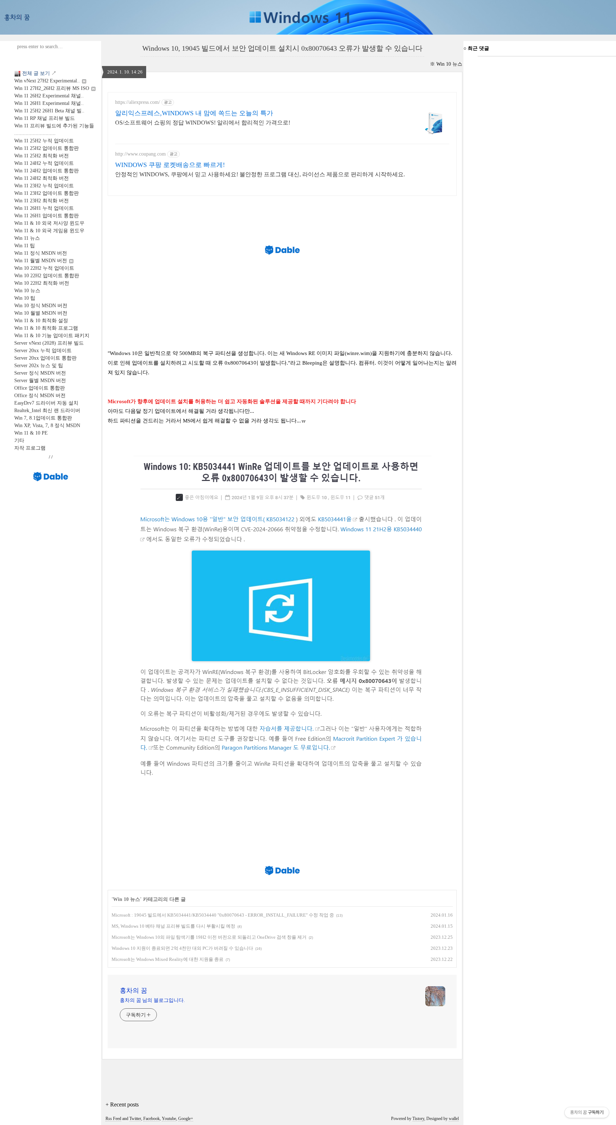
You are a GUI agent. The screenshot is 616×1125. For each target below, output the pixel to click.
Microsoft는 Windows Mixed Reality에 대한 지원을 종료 (168, 959)
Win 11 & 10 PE (31, 433)
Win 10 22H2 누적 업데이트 (44, 268)
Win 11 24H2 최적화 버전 (41, 178)
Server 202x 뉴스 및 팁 (38, 365)
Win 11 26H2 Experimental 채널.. (49, 95)
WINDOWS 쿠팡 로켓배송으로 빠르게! (170, 164)
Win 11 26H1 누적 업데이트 (44, 208)
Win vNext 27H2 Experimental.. (47, 80)
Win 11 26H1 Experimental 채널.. (49, 103)
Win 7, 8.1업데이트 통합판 (43, 418)
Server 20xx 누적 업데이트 (43, 350)
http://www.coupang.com (140, 154)
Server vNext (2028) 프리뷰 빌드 (49, 343)
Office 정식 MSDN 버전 (40, 395)
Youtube (169, 1118)
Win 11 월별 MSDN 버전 (41, 260)
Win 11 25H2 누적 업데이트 (44, 140)
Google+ (185, 1118)
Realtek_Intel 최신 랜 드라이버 (47, 410)
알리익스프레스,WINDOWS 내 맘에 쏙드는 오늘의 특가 (194, 113)
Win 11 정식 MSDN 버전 (40, 253)
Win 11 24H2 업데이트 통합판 (46, 170)
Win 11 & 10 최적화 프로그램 (46, 328)
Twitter (135, 1118)
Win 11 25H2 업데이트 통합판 (46, 148)
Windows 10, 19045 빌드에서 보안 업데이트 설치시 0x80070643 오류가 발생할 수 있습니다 (282, 48)
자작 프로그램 (30, 448)
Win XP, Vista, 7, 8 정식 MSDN (47, 425)
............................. (35, 133)
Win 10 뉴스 (27, 290)
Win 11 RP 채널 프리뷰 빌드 (44, 118)
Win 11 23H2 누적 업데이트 (44, 185)
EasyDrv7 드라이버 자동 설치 (46, 403)
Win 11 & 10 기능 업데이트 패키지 (51, 335)
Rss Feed (113, 1118)
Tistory (418, 1118)
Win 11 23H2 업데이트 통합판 (46, 193)
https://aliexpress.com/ (137, 102)
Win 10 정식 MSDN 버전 (40, 305)
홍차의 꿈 (133, 990)
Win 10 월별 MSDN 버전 (40, 313)
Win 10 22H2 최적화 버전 (41, 283)
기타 (19, 440)
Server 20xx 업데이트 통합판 (45, 358)
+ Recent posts (122, 1104)
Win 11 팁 (24, 245)
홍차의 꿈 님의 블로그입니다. (152, 1000)
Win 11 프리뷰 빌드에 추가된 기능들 (54, 125)
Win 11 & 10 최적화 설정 (41, 320)
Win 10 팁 (24, 298)
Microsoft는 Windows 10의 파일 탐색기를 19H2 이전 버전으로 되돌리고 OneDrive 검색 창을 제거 (209, 937)
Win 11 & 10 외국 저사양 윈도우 (49, 223)
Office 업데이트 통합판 (39, 388)
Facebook (151, 1118)
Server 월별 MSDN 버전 (40, 380)
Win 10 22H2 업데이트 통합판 (46, 275)
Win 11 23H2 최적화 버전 (41, 200)
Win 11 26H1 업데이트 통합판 (46, 215)
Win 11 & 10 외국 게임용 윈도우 (49, 230)
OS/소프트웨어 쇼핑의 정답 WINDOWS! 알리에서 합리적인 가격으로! (202, 123)
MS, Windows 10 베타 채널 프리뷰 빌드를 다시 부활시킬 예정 (173, 926)
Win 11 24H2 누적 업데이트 (44, 163)
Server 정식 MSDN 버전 (40, 373)
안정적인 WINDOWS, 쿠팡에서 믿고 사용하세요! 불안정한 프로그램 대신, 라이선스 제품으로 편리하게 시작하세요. (260, 174)
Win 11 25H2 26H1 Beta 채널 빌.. (49, 110)
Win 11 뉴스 (27, 238)
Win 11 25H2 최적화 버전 (41, 155)
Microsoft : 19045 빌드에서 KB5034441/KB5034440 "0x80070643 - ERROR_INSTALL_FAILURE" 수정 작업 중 (223, 915)
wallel (454, 1118)
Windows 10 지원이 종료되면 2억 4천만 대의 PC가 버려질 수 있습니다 (182, 948)
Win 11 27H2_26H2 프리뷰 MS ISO (52, 88)
